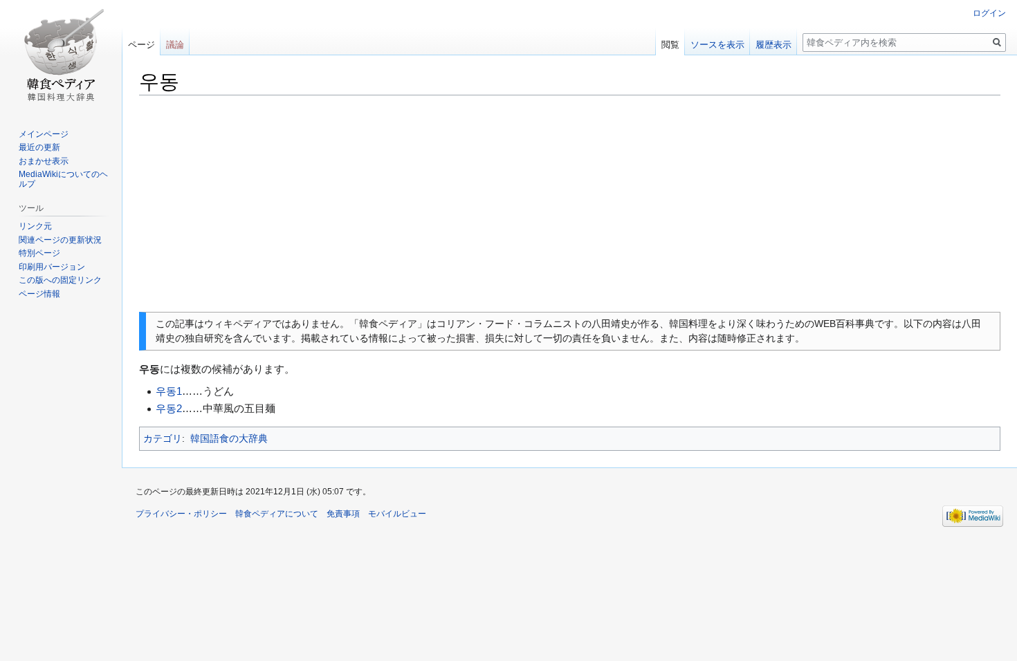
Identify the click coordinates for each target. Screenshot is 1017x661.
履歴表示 (773, 44)
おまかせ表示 (43, 161)
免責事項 (343, 514)
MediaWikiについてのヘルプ (63, 179)
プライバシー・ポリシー (181, 514)
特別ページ (39, 253)
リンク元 (35, 226)
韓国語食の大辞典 (229, 438)
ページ (141, 44)
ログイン (989, 13)
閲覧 (670, 44)
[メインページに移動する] (61, 55)
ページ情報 (39, 294)
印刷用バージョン (52, 267)
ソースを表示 (717, 44)
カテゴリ (162, 438)
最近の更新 (39, 147)
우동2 (169, 408)
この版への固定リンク (60, 280)
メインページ (43, 134)
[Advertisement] (570, 204)
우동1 (169, 391)
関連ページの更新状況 (60, 240)
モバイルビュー (397, 514)
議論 (175, 44)
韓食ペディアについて (276, 514)
